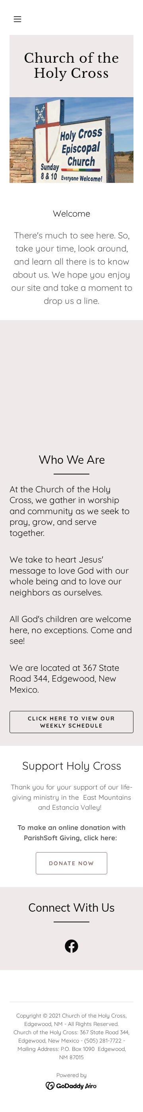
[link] (71, 75)
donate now (71, 863)
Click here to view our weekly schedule (71, 722)
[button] (17, 19)
